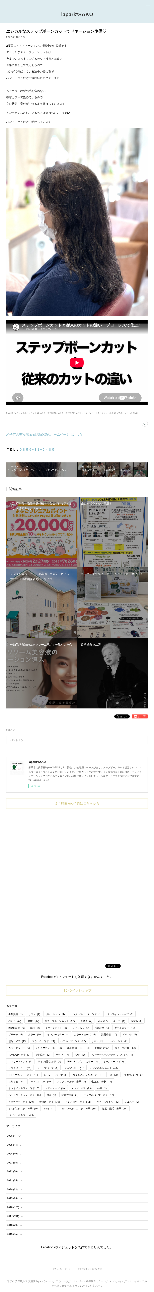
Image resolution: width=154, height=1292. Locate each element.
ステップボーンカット (60, 1021)
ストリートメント (20, 1061)
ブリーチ (15, 1034)
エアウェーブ (55, 1088)
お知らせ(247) (83, 412)
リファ (34, 1014)
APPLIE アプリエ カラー (82, 1061)
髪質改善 (109, 1034)
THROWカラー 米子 (23, 1074)
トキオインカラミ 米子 (24, 1088)
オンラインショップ (77, 990)
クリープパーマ (47, 1068)
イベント (130, 1034)
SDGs (33, 1021)
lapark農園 (16, 1027)
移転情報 (74, 1047)
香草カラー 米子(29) (128, 412)
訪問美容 (43, 1054)
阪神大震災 (70, 1094)
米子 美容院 (98, 1047)
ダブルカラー (124, 1027)
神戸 (102, 1088)
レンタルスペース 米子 (85, 1014)
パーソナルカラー (21, 1115)
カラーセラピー (19, 1047)
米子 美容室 (126, 1047)
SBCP (14, 1021)
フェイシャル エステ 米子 (77, 1108)
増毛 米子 (17, 1041)
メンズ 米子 (81, 1088)
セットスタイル (107, 1101)
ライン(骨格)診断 (49, 1061)
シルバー (132, 1101)
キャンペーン (113, 1061)
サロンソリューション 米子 (109, 1041)
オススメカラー (19, 1068)
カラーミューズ (85, 1034)
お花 (51, 1094)
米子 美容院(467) (49, 412)
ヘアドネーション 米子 (24, 1094)
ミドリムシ (80, 1027)
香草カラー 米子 (21, 1101)
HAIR (80, 1054)
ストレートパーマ (55, 1074)
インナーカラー (58, 1034)
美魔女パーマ (133, 1074)
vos (103, 1021)
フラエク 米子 (43, 1041)
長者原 (86, 1021)
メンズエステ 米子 (48, 1047)
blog (49, 1108)
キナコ (119, 1021)
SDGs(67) (10, 412)
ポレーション (55, 1014)
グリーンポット (56, 1027)
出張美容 (15, 1014)
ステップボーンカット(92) (28, 412)
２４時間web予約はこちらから (77, 803)
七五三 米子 (101, 1081)
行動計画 (102, 1027)
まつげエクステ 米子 (23, 1108)
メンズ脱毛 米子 (78, 1101)
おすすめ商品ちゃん (104, 1068)
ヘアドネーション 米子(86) (104, 412)
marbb (136, 1021)
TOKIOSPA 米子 (19, 1054)
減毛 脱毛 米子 (114, 1108)
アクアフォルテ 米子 (71, 1081)
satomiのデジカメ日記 (88, 1074)
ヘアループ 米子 (73, 1041)
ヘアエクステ (41, 1081)
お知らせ (16, 1081)
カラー (35, 1034)
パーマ (62, 1054)
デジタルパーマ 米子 (99, 1094)
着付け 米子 (49, 1101)
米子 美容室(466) (67, 412)
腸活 (35, 1027)
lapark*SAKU (77, 14)
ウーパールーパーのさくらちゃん (112, 1054)
